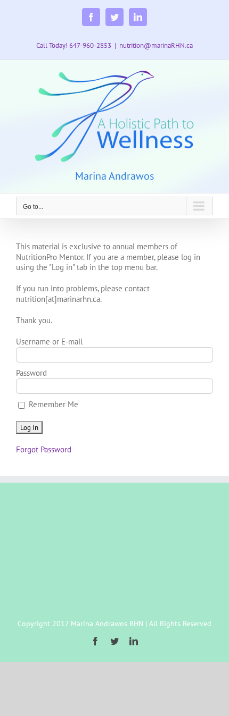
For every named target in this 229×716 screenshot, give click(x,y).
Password (31, 373)
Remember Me (52, 404)
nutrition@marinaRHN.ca (156, 45)
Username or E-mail (49, 341)
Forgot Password (43, 449)
